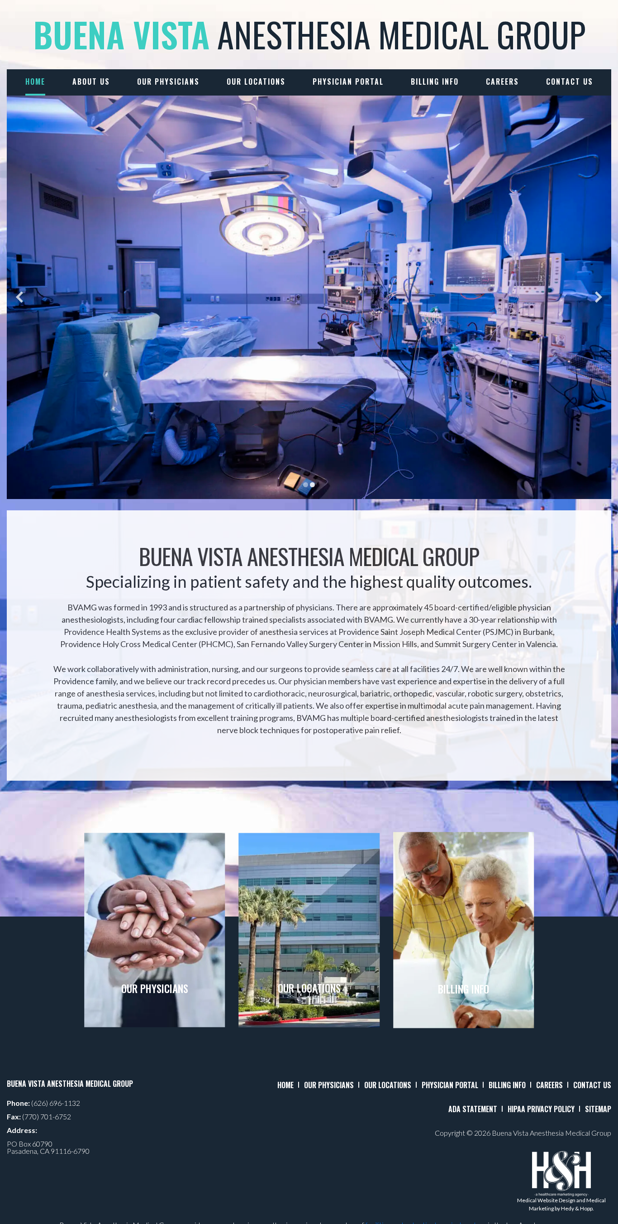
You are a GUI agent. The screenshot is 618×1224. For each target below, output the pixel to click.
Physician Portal (348, 81)
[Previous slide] (19, 297)
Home (35, 81)
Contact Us (569, 81)
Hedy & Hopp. (577, 1208)
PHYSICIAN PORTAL (450, 1085)
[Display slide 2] (312, 484)
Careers (502, 81)
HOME (285, 1085)
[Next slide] (598, 297)
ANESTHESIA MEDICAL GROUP (309, 34)
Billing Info (435, 81)
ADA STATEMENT (472, 1109)
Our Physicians (168, 81)
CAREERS (549, 1085)
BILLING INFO (507, 1085)
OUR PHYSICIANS (329, 1085)
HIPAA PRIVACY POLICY (541, 1109)
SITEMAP (598, 1109)
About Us (91, 81)
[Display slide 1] (305, 484)
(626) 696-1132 (55, 1103)
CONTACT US (592, 1085)
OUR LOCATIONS (387, 1085)
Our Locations (256, 81)
